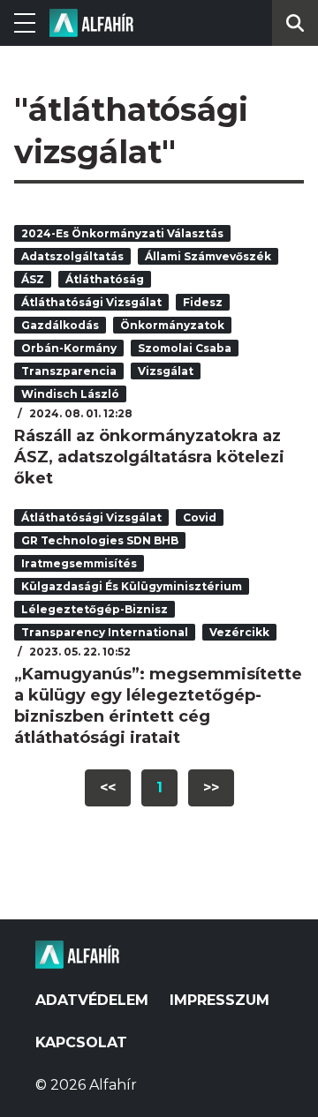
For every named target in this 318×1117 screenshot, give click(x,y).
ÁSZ (32, 279)
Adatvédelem (91, 1000)
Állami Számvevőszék (208, 256)
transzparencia (69, 371)
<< (108, 787)
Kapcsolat (81, 1042)
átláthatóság (104, 279)
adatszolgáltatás (72, 256)
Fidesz (203, 302)
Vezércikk (239, 632)
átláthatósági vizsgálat (91, 302)
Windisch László (70, 394)
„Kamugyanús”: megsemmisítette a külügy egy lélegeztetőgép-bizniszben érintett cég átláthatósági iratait (158, 705)
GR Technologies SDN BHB (99, 540)
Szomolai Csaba (184, 348)
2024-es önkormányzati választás (122, 233)
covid (199, 517)
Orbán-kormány (69, 348)
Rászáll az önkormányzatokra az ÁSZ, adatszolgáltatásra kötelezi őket (149, 457)
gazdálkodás (60, 325)
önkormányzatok (172, 325)
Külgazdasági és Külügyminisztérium (131, 586)
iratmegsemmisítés (79, 563)
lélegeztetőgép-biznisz (94, 609)
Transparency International (104, 632)
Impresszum (219, 1000)
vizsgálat (165, 371)
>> (211, 787)
